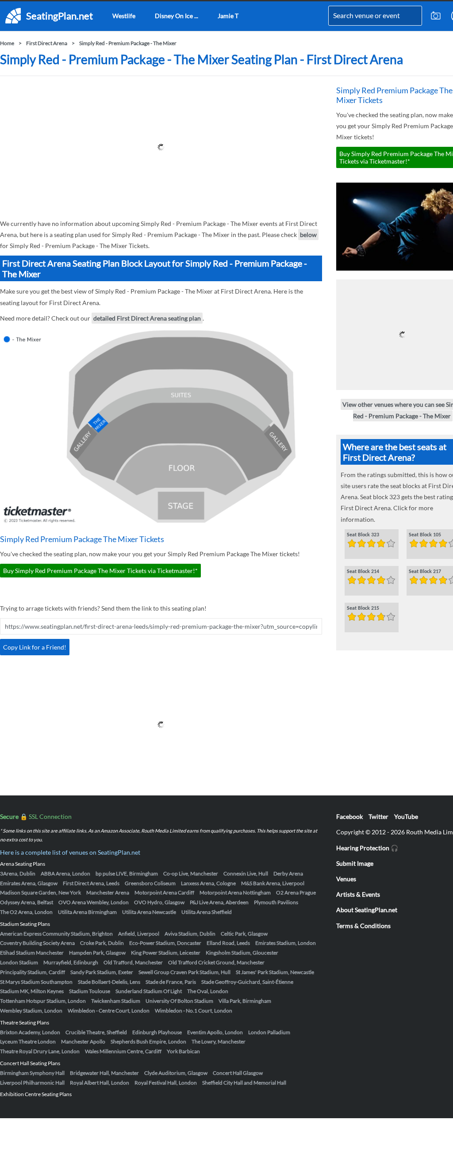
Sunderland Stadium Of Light (148, 991)
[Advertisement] (161, 147)
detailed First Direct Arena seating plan (147, 318)
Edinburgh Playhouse (157, 1032)
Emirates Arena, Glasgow (29, 883)
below (308, 234)
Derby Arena (288, 873)
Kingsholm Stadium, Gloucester (242, 952)
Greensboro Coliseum (150, 883)
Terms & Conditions (363, 925)
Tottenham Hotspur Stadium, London (43, 1000)
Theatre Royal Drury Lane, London (40, 1051)
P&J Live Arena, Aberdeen (219, 902)
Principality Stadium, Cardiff (32, 972)
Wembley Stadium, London (31, 1010)
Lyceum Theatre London (28, 1041)
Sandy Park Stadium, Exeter (101, 972)
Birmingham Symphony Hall (32, 1073)
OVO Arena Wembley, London (93, 902)
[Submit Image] (436, 16)
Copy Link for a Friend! (34, 647)
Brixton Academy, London (30, 1032)
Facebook (349, 816)
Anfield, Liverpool (138, 933)
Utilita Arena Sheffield (206, 912)
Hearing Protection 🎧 (367, 848)
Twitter (378, 816)
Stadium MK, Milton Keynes (32, 991)
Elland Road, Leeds (228, 943)
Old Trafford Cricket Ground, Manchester (216, 962)
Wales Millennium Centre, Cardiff (123, 1051)
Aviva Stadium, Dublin (190, 933)
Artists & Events (358, 894)
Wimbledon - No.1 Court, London (193, 1010)
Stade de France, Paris (171, 981)
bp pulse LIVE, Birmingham (127, 873)
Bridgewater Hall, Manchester (104, 1073)
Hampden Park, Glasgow (97, 952)
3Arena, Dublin (17, 873)
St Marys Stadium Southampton (36, 981)
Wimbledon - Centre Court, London (109, 1010)
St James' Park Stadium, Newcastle (275, 972)
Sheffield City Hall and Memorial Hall (244, 1082)
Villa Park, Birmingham (245, 1000)
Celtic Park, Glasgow (244, 933)
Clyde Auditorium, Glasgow (175, 1073)
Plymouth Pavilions (276, 902)
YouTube (406, 816)
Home (7, 43)
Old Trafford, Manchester (133, 962)
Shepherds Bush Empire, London (148, 1041)
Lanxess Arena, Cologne (208, 883)
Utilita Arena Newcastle (149, 912)
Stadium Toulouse (89, 991)
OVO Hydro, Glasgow (159, 902)
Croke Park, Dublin (102, 943)
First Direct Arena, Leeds (91, 883)
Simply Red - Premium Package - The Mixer (128, 43)
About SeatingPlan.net (366, 909)
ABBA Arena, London (65, 873)
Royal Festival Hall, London (165, 1082)
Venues (346, 879)
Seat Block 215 (363, 608)
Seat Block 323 (363, 535)
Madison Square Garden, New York (40, 892)
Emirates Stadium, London (285, 943)
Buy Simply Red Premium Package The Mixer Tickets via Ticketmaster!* (100, 570)
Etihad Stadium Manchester (32, 952)
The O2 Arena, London (26, 912)
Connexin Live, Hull (245, 873)
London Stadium (19, 962)
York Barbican (183, 1051)
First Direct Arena (46, 43)
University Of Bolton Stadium (179, 1000)
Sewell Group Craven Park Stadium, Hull (184, 972)
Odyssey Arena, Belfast (26, 902)
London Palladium (269, 1032)
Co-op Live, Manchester (190, 873)
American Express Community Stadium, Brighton (56, 933)
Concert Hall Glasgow (238, 1073)
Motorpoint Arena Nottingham (235, 892)
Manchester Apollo (83, 1041)
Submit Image (354, 863)
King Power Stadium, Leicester (165, 952)
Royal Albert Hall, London (99, 1082)
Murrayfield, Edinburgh (70, 962)
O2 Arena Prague (296, 892)
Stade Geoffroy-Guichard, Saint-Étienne (247, 981)
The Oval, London (207, 991)
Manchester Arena (107, 892)
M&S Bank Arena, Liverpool (272, 883)
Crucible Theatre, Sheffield (96, 1032)
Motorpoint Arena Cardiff (164, 892)
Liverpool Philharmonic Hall (32, 1082)
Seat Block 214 (363, 571)
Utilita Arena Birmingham (87, 912)
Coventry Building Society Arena (37, 943)
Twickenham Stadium (115, 1000)
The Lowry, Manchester (219, 1041)
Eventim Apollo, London (215, 1032)
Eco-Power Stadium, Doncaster (165, 943)
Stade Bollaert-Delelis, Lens (109, 981)
